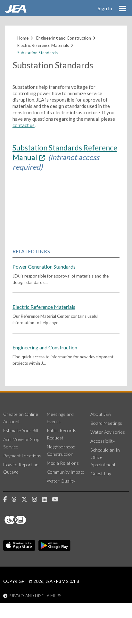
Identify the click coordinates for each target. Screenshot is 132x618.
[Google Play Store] (54, 545)
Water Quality (61, 481)
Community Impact (65, 472)
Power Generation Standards (44, 266)
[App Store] (19, 545)
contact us (23, 125)
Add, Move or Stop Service (21, 443)
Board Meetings (106, 423)
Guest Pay (100, 473)
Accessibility (102, 441)
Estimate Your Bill (20, 430)
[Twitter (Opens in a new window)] (26, 499)
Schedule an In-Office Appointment (105, 457)
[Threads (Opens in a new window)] (16, 499)
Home (23, 38)
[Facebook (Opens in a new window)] (7, 499)
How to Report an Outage (20, 468)
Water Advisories (107, 432)
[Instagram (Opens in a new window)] (37, 499)
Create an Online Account (20, 417)
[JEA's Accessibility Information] (27, 520)
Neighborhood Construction (61, 450)
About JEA (100, 414)
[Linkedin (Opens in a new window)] (47, 499)
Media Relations (63, 463)
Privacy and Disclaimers (34, 595)
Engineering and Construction (63, 38)
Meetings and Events (60, 417)
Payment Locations (22, 455)
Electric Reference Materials (43, 45)
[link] (16, 11)
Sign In (105, 8)
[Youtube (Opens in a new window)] (57, 499)
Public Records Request (61, 434)
